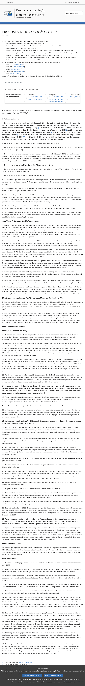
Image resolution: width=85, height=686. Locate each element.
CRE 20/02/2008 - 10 (35, 99)
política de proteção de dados (19, 682)
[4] (17, 135)
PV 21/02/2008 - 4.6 (56, 97)
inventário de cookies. (68, 682)
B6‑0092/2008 (18, 64)
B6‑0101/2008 (15, 74)
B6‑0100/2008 (19, 71)
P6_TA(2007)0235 (25, 662)
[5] (24, 137)
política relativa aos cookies (45, 682)
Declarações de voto (56, 99)
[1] (38, 128)
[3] (51, 132)
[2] (66, 130)
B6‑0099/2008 (16, 69)
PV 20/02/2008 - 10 (35, 97)
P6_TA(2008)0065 (76, 97)
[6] (64, 139)
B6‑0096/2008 (19, 67)
